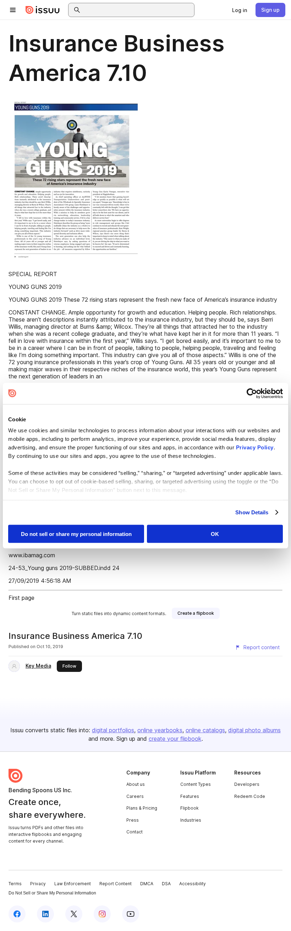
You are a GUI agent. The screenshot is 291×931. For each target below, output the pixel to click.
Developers (246, 784)
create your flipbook (175, 738)
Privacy (38, 883)
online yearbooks (159, 730)
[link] (239, 10)
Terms (15, 883)
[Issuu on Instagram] (102, 913)
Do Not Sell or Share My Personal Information (52, 893)
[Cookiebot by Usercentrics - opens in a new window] (252, 393)
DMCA (146, 883)
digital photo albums (254, 730)
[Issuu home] (42, 10)
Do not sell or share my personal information (76, 534)
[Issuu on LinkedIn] (45, 913)
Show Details (251, 512)
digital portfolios (113, 730)
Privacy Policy (255, 447)
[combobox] (137, 10)
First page (21, 597)
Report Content (115, 883)
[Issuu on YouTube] (130, 913)
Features (189, 796)
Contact (134, 831)
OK (215, 534)
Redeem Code (249, 796)
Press (132, 820)
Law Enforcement (72, 883)
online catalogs (205, 730)
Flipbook (189, 808)
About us (135, 784)
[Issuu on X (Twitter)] (73, 913)
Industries (190, 820)
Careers (135, 796)
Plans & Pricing (141, 808)
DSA (166, 883)
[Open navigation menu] (13, 10)
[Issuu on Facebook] (17, 913)
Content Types (195, 784)
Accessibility (192, 883)
